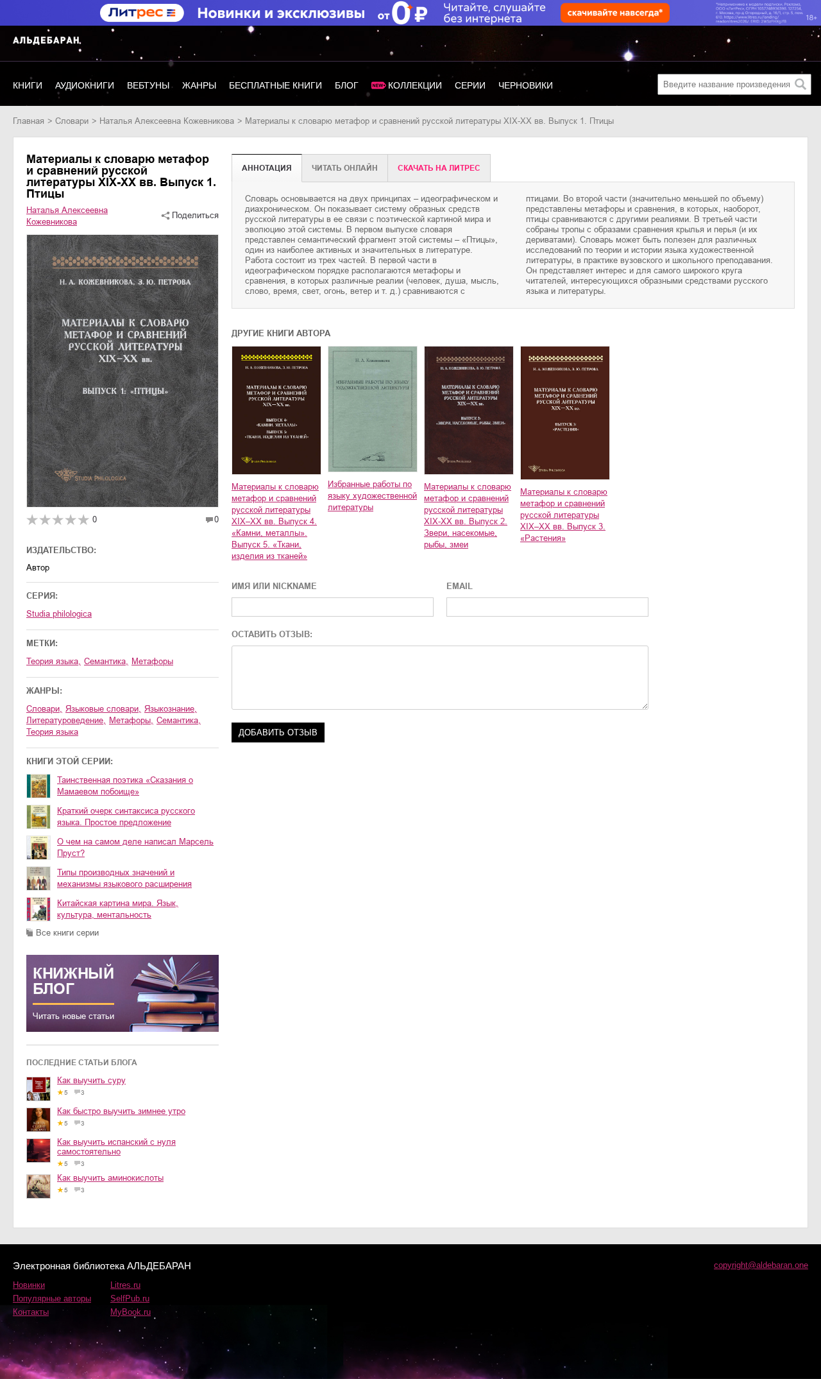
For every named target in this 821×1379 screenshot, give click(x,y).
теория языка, (53, 661)
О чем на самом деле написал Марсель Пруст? (135, 847)
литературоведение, (66, 720)
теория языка (52, 732)
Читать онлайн (345, 168)
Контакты (31, 1312)
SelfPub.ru (129, 1298)
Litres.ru (125, 1285)
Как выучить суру (91, 1080)
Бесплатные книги (275, 85)
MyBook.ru (130, 1312)
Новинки (29, 1285)
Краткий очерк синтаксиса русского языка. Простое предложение (126, 816)
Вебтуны (148, 85)
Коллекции (415, 85)
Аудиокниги (84, 85)
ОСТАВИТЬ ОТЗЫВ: (272, 634)
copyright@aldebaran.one (761, 1265)
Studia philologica (59, 614)
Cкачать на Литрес (439, 168)
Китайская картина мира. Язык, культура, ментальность (117, 909)
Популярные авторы (52, 1298)
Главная (28, 121)
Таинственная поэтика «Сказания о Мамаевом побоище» (125, 785)
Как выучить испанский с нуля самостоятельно (116, 1146)
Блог (347, 85)
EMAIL (459, 586)
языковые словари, (103, 709)
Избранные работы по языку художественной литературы (372, 495)
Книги (27, 85)
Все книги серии (67, 933)
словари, (44, 709)
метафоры (152, 661)
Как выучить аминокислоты (110, 1178)
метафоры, (131, 720)
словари (72, 121)
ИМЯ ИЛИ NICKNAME (274, 586)
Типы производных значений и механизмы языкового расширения (124, 878)
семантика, (106, 661)
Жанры (199, 85)
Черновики (525, 85)
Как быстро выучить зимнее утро (121, 1111)
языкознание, (170, 709)
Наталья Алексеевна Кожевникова (166, 121)
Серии (470, 85)
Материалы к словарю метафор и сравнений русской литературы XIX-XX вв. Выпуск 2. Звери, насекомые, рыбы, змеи (467, 515)
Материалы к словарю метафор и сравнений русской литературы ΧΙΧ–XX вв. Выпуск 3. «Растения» (563, 515)
